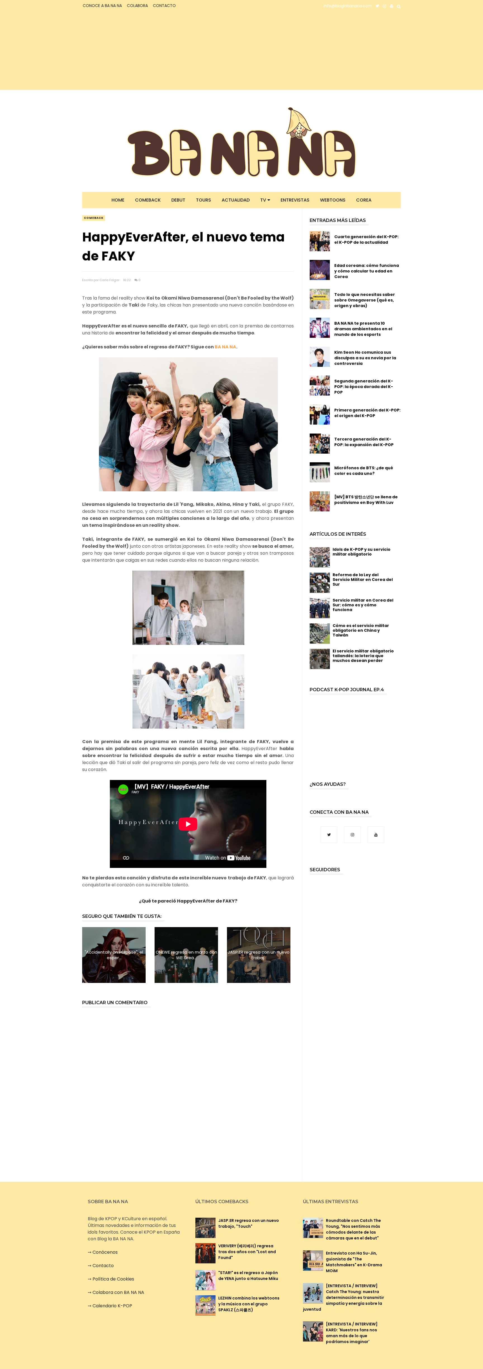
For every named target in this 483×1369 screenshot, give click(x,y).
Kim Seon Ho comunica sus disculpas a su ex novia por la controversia (365, 358)
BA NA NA (225, 347)
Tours (203, 200)
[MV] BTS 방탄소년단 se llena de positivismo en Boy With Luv (366, 499)
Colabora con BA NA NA (118, 1292)
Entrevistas (295, 200)
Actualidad (236, 200)
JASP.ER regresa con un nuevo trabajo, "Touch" (248, 1223)
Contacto (103, 1265)
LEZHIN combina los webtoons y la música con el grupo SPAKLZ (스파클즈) (249, 1304)
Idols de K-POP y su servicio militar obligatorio (361, 552)
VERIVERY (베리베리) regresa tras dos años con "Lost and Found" (247, 1251)
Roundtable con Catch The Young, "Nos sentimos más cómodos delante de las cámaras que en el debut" (353, 1229)
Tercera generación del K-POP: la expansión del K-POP (364, 441)
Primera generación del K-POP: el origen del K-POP (367, 412)
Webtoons (332, 200)
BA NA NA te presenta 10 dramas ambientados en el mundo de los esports (363, 328)
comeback (93, 218)
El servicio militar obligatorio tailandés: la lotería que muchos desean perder (363, 655)
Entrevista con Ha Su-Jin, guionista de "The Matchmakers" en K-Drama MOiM (354, 1262)
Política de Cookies (113, 1279)
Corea (363, 200)
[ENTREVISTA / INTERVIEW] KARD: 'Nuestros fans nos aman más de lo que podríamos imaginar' (352, 1332)
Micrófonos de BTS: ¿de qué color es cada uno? (363, 470)
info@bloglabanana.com (348, 6)
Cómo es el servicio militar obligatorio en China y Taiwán (361, 630)
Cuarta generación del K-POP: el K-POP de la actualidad (366, 239)
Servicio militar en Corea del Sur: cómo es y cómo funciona (363, 604)
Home (118, 200)
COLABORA (137, 5)
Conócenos (105, 1252)
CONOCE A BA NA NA (102, 5)
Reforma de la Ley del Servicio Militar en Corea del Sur (363, 579)
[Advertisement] (131, 51)
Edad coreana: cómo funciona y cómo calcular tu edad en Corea (366, 271)
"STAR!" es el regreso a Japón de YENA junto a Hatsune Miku (248, 1275)
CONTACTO (164, 5)
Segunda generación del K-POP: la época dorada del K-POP (363, 386)
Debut (178, 200)
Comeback (148, 200)
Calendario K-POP (112, 1306)
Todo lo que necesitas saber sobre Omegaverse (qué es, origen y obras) (364, 300)
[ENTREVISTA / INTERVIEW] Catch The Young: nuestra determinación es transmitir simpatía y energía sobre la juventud (343, 1297)
